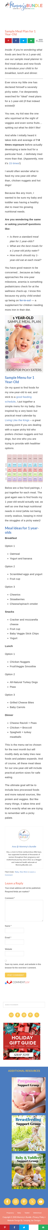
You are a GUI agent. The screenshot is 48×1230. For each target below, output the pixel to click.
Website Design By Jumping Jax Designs (24, 1220)
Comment (10, 898)
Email (8, 938)
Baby (17, 872)
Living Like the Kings (17, 420)
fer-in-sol (25, 300)
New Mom (24, 872)
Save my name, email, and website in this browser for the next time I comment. (23, 966)
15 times (14, 163)
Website (8, 949)
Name (8, 926)
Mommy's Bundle (24, 6)
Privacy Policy (38, 1217)
